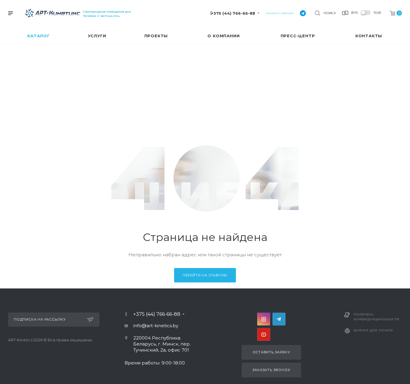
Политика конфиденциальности (376, 316)
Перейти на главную (205, 275)
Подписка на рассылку (40, 319)
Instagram (263, 318)
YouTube (263, 334)
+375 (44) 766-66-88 (233, 13)
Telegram (279, 318)
